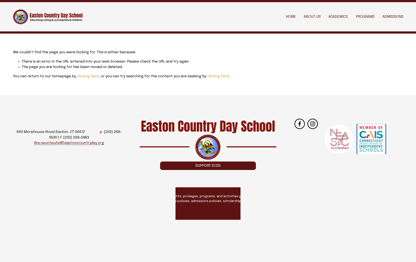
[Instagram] (312, 124)
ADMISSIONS (392, 17)
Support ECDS (208, 166)
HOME (291, 17)
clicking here (88, 76)
